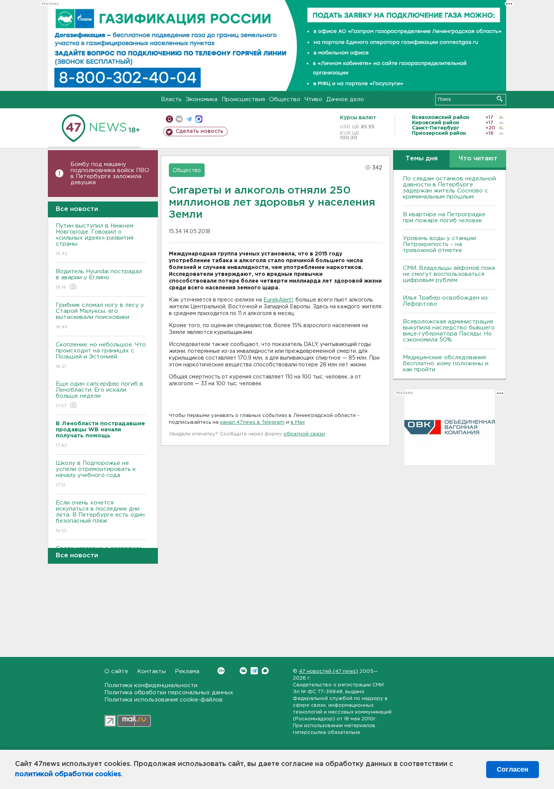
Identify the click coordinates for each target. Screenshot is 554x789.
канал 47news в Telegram (252, 422)
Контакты (151, 671)
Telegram (254, 670)
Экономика (201, 99)
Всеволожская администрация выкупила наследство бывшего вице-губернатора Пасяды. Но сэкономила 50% (449, 330)
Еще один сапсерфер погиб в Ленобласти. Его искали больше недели (99, 394)
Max (265, 670)
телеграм (189, 119)
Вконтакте (243, 670)
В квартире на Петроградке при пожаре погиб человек (444, 217)
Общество (284, 99)
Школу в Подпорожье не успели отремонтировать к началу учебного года (96, 474)
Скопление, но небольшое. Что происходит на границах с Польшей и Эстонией (101, 355)
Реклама (187, 671)
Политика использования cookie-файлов (163, 699)
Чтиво (313, 99)
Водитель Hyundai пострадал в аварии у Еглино (99, 279)
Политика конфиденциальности (150, 685)
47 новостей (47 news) (328, 671)
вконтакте (179, 119)
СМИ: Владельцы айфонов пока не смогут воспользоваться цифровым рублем (449, 274)
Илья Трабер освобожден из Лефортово (445, 300)
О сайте (116, 671)
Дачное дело (345, 99)
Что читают (478, 158)
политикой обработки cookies (68, 774)
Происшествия (243, 99)
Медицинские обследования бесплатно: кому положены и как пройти (445, 363)
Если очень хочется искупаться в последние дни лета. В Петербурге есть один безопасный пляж (100, 516)
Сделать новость (199, 131)
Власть (171, 99)
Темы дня (422, 158)
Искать (499, 99)
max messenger (198, 119)
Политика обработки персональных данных (168, 692)
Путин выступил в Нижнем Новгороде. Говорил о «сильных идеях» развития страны (94, 239)
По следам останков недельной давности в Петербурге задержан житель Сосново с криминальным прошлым (449, 187)
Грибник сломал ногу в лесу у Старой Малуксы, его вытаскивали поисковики (100, 316)
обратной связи (304, 434)
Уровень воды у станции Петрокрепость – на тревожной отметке (439, 244)
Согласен (512, 769)
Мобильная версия (169, 119)
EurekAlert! (278, 300)
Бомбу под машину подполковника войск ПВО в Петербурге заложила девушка (109, 173)
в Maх (298, 422)
